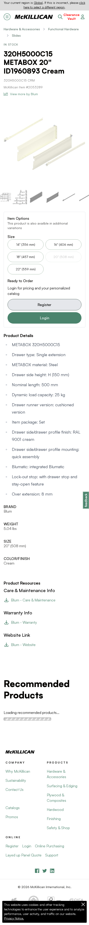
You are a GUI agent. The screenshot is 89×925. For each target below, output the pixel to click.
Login (44, 318)
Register (44, 304)
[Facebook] (37, 871)
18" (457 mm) (25, 257)
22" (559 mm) (26, 269)
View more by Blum (24, 94)
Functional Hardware (63, 29)
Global (38, 3)
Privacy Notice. (14, 918)
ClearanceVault (71, 16)
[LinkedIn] (52, 871)
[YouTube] (44, 871)
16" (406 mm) (63, 244)
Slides (16, 35)
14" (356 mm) (25, 244)
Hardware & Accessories (22, 29)
